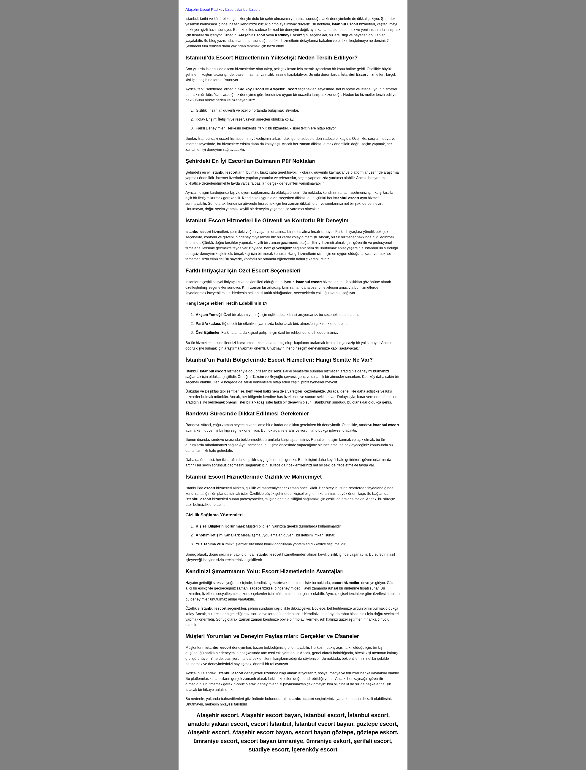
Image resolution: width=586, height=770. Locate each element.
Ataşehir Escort (197, 9)
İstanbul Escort (248, 9)
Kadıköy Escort (223, 9)
